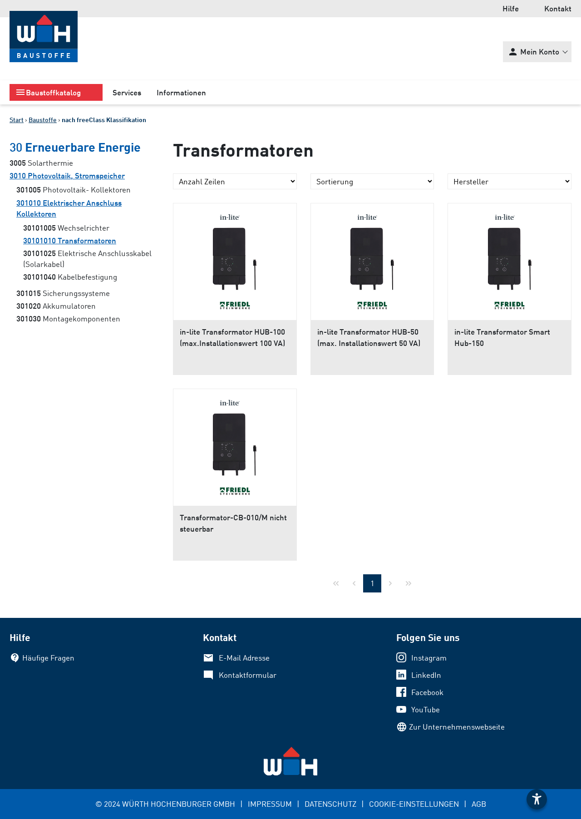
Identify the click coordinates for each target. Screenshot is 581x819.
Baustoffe (43, 119)
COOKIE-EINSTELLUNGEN (414, 804)
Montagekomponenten (68, 318)
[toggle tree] (56, 92)
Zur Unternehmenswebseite (457, 726)
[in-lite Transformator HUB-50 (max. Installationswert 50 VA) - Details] (372, 248)
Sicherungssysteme (63, 293)
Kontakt (557, 8)
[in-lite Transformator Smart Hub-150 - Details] (509, 248)
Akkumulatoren (56, 306)
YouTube (425, 709)
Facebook (427, 692)
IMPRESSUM (270, 804)
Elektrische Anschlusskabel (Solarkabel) (87, 258)
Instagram (429, 657)
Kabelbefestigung (70, 276)
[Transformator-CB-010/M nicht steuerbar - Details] (234, 434)
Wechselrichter (66, 227)
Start (17, 119)
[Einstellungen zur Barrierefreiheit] (537, 799)
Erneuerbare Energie (75, 147)
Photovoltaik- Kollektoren (73, 189)
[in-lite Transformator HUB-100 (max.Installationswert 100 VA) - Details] (234, 248)
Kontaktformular (247, 675)
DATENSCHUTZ (330, 804)
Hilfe (510, 8)
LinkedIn (426, 675)
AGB (479, 804)
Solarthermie (41, 163)
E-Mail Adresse (244, 657)
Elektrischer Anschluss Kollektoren (69, 208)
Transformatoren (69, 240)
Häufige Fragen (48, 657)
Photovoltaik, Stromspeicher (67, 175)
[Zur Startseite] (44, 36)
